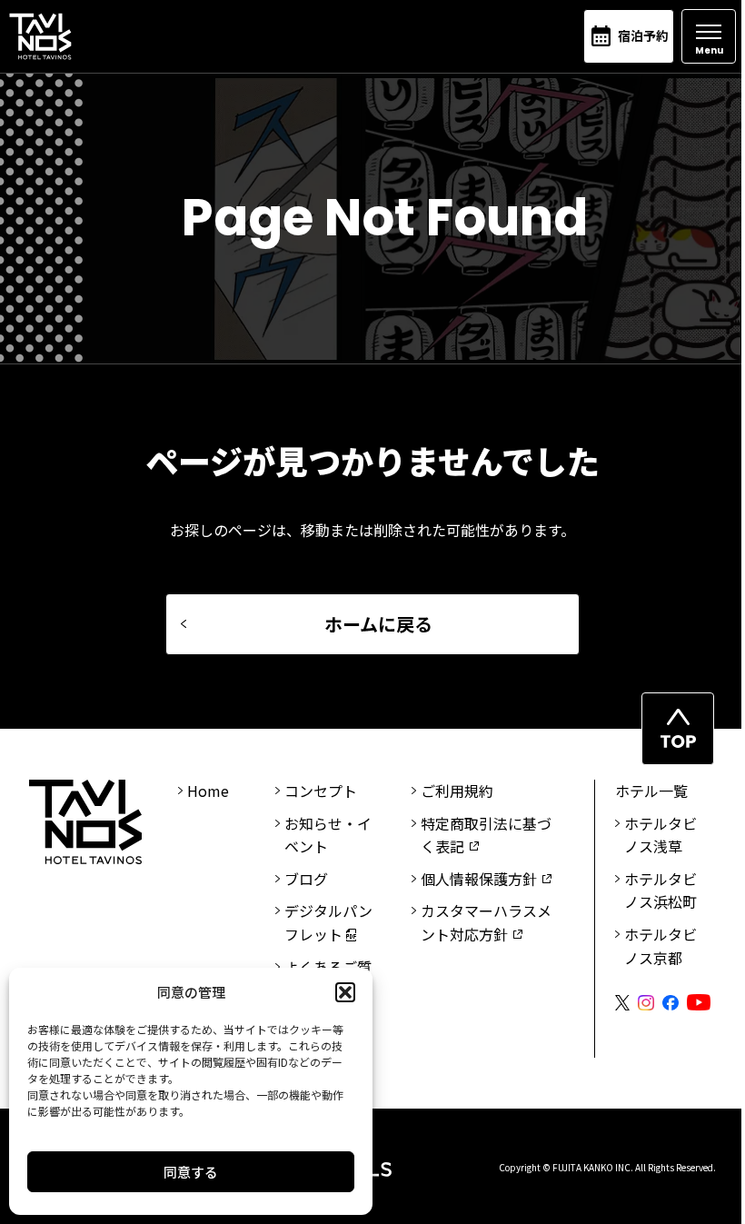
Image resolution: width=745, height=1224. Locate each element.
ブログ (306, 879)
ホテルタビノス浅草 (660, 835)
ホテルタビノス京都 (660, 946)
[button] (345, 992)
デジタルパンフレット (328, 922)
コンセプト (320, 790)
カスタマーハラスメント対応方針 (486, 922)
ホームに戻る (378, 624)
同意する (191, 1171)
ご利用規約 (457, 790)
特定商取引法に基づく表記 (486, 835)
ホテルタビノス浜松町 (660, 890)
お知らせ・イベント (328, 835)
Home (208, 790)
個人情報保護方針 (479, 879)
